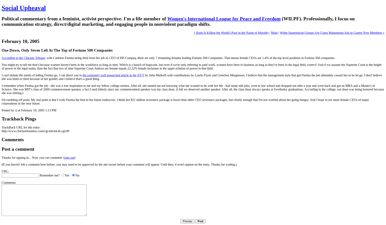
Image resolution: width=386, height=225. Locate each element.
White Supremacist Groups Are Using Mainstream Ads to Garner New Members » (332, 32)
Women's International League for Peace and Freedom (224, 18)
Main (274, 32)
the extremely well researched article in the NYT (113, 75)
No (77, 175)
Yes (67, 175)
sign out (69, 157)
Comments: (9, 182)
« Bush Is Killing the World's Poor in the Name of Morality (231, 32)
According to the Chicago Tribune (23, 58)
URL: (5, 171)
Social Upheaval (24, 7)
